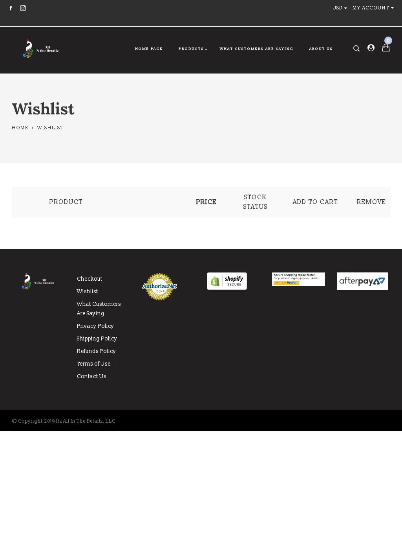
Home (20, 128)
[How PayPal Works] (298, 284)
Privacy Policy (95, 326)
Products (191, 49)
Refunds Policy (96, 351)
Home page (149, 49)
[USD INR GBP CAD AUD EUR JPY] (342, 8)
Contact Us (91, 376)
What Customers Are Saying (257, 49)
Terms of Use (94, 363)
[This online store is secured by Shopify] (227, 288)
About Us (321, 49)
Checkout (89, 279)
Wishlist (87, 291)
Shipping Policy (97, 338)
